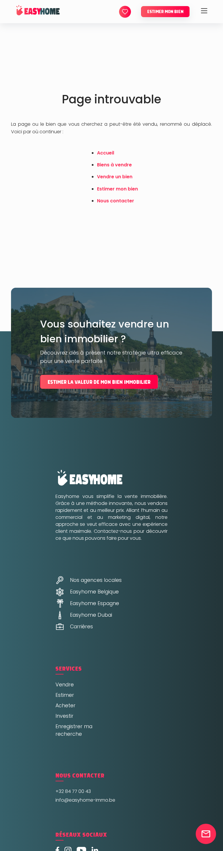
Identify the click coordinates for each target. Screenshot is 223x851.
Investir (64, 716)
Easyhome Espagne (94, 603)
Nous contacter (115, 200)
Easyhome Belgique (94, 591)
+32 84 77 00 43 (73, 791)
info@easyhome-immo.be (85, 800)
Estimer (64, 695)
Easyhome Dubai (91, 614)
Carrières (81, 626)
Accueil (105, 153)
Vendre (64, 684)
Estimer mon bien (165, 11)
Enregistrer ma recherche (73, 730)
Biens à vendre (114, 164)
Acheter (65, 705)
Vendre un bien (114, 176)
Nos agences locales (96, 580)
